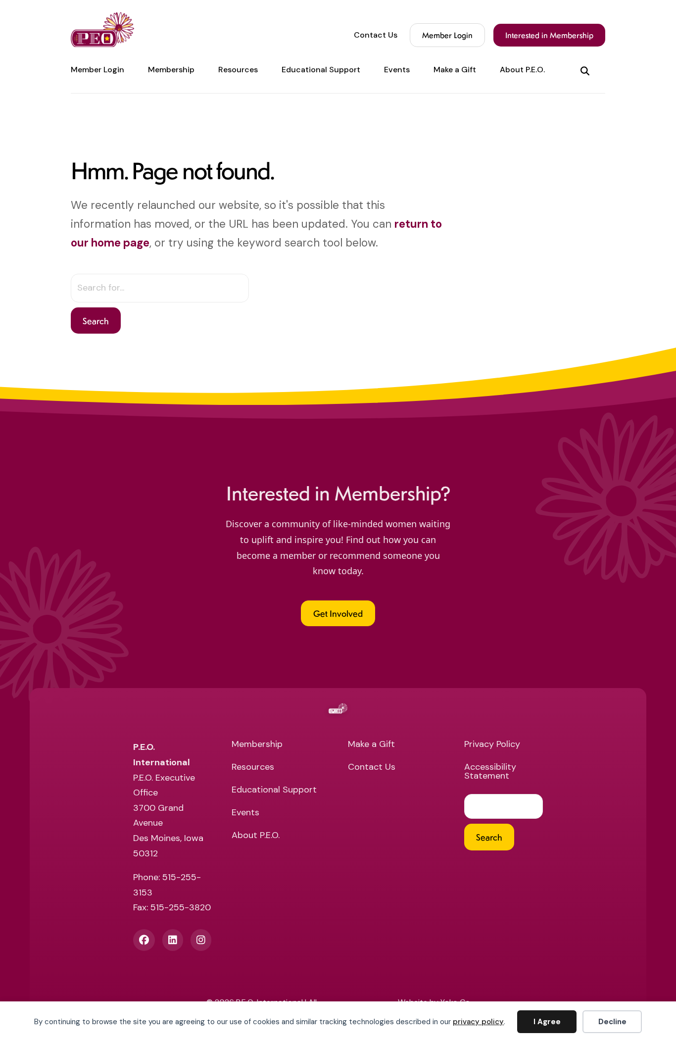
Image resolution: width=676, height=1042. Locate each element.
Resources (238, 70)
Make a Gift (455, 70)
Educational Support (321, 70)
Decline (612, 1022)
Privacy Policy (492, 745)
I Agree (547, 1022)
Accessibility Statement (490, 772)
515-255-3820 (180, 907)
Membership (171, 70)
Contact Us (375, 35)
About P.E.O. (522, 70)
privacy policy (478, 1022)
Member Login (447, 35)
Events (397, 70)
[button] (587, 70)
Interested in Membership (549, 35)
